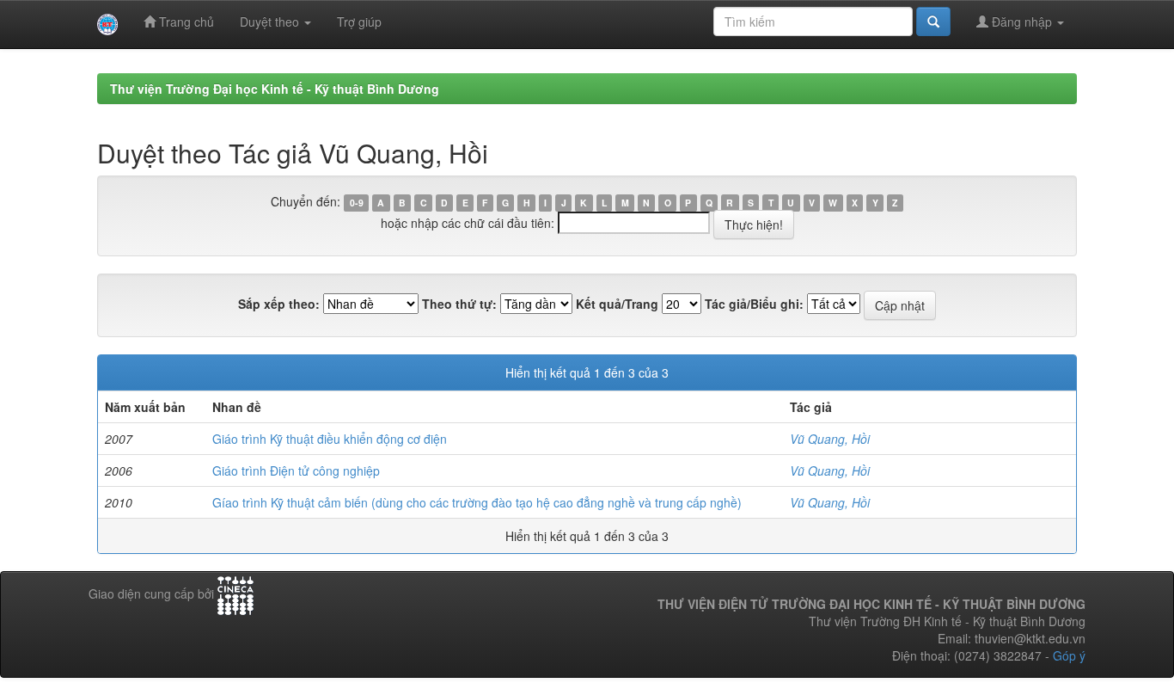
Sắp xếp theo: (279, 303)
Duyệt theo (271, 21)
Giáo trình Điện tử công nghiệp (296, 470)
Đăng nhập (1021, 21)
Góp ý (1069, 655)
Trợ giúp (359, 21)
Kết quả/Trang (617, 303)
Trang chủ (185, 21)
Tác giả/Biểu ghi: (754, 303)
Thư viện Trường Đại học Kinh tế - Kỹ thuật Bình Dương (274, 88)
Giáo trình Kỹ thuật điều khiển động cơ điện (329, 438)
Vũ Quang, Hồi (830, 438)
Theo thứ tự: (459, 303)
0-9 (357, 202)
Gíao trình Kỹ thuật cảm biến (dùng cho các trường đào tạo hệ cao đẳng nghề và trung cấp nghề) (477, 502)
